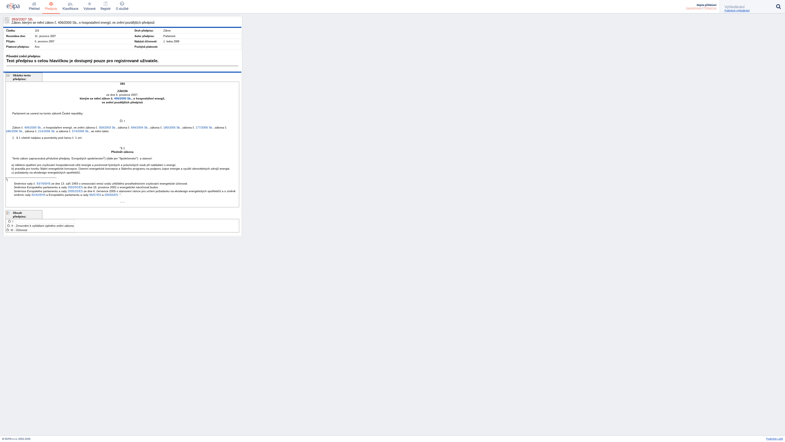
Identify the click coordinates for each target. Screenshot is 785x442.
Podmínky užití (774, 438)
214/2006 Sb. (46, 131)
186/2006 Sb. (14, 131)
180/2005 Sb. (172, 127)
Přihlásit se (709, 8)
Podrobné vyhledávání (737, 10)
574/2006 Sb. (80, 131)
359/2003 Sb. (107, 127)
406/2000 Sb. (123, 98)
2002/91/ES (75, 187)
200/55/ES (111, 194)
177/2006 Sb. (204, 127)
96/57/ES (95, 194)
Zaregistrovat (693, 8)
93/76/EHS (43, 183)
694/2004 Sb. (139, 127)
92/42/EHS (38, 194)
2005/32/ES (75, 191)
